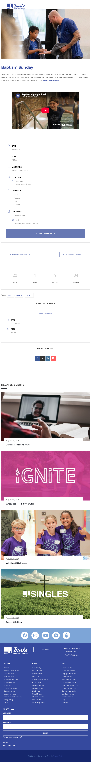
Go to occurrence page (45, 313)
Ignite (10, 295)
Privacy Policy (58, 756)
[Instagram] (35, 635)
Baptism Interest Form (51, 80)
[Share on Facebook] (37, 358)
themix (19, 295)
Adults (16, 195)
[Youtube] (45, 635)
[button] (77, 6)
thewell (29, 295)
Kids (15, 201)
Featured (17, 198)
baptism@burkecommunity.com (26, 223)
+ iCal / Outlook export (72, 254)
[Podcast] (66, 635)
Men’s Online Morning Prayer (18, 445)
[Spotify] (56, 635)
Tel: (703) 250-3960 (72, 655)
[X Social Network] (42, 358)
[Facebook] (24, 635)
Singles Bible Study (14, 622)
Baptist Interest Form (19, 170)
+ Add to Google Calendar (20, 254)
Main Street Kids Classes (16, 563)
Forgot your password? (12, 737)
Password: (7, 722)
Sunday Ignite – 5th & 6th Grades (20, 504)
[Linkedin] (48, 358)
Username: (7, 713)
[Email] (53, 358)
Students (17, 205)
